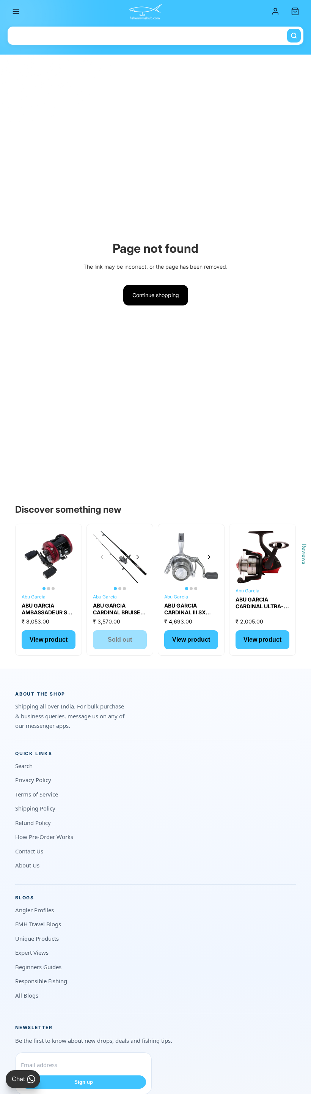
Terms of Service (36, 794)
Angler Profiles (34, 910)
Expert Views (32, 952)
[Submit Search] (294, 36)
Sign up (83, 1082)
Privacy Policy (33, 780)
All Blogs (26, 995)
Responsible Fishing (41, 981)
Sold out (120, 639)
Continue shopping (155, 295)
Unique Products (37, 938)
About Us (27, 865)
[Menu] (16, 11)
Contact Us (29, 851)
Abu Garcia (34, 597)
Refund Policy (33, 822)
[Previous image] (31, 557)
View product (49, 639)
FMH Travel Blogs (38, 924)
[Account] (275, 11)
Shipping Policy (35, 808)
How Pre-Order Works (44, 837)
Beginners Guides (38, 967)
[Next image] (66, 557)
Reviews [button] (304, 553)
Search (24, 766)
